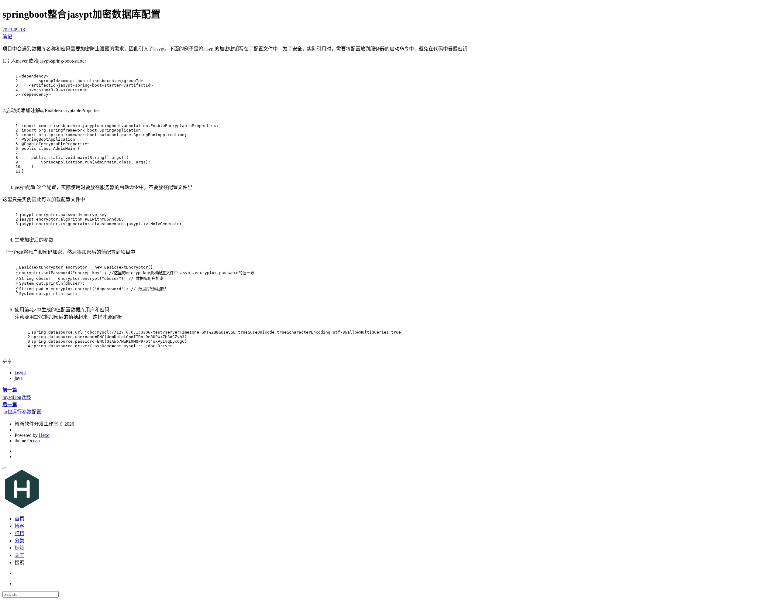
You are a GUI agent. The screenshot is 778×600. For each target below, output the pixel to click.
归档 (19, 533)
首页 (19, 518)
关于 (19, 555)
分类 (19, 540)
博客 (19, 526)
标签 (19, 547)
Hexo (44, 435)
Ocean (33, 440)
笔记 (7, 36)
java (18, 378)
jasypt (20, 372)
